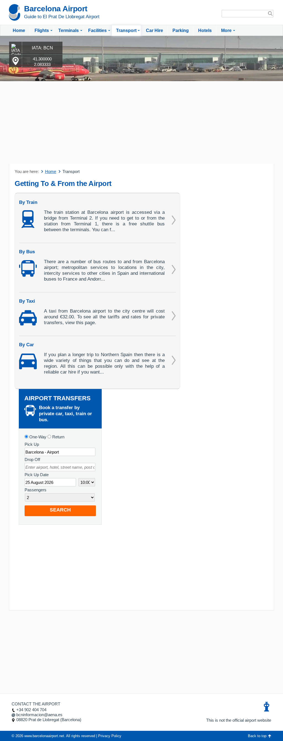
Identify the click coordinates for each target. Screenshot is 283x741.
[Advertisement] (141, 122)
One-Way (37, 437)
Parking (180, 30)
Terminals (68, 30)
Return (57, 437)
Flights (42, 30)
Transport (126, 30)
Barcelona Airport (55, 8)
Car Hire (154, 30)
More (226, 30)
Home (19, 30)
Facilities (97, 30)
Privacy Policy (109, 736)
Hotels (205, 30)
